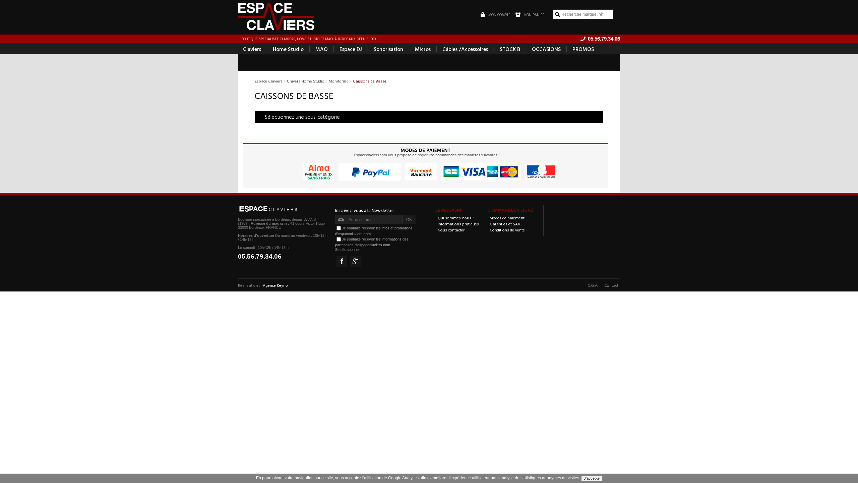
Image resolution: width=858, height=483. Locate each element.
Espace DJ (351, 49)
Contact (611, 285)
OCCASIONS (546, 49)
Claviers (252, 49)
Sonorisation (388, 49)
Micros (423, 49)
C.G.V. (593, 285)
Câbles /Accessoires (465, 49)
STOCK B (510, 49)
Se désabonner (347, 250)
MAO (321, 49)
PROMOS (583, 49)
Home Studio (288, 49)
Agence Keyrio (275, 285)
